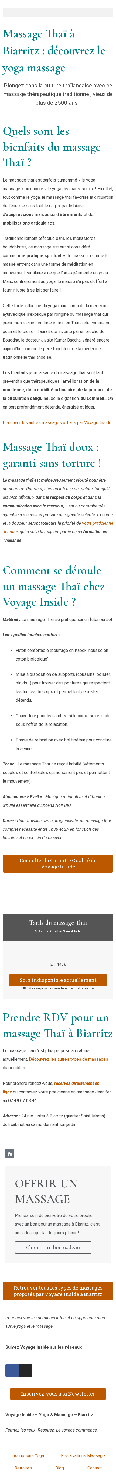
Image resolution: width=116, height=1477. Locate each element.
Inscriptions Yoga (27, 1455)
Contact (94, 1468)
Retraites (23, 1468)
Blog (59, 1468)
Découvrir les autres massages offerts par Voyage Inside (57, 422)
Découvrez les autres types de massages (68, 1059)
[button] (58, 12)
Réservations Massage (83, 1455)
